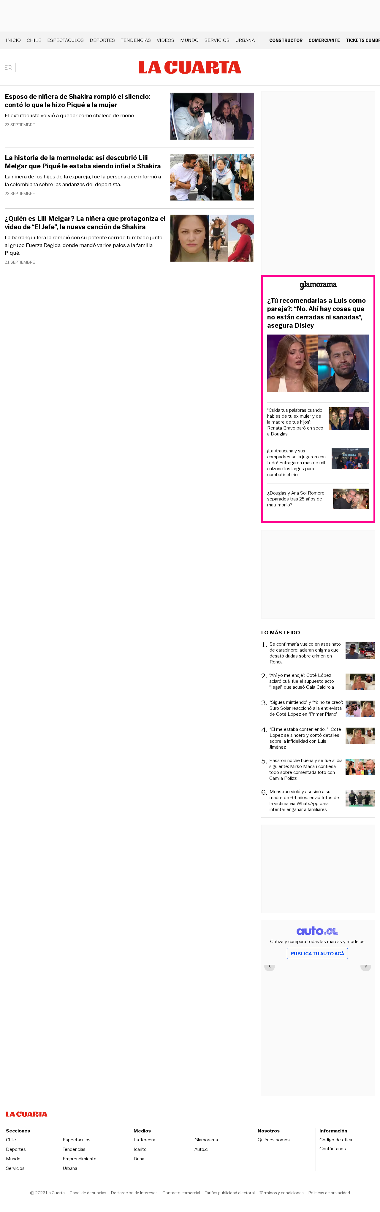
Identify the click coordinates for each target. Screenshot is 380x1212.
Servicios (217, 40)
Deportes (102, 40)
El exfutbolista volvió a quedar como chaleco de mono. (70, 115)
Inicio (13, 40)
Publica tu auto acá (317, 953)
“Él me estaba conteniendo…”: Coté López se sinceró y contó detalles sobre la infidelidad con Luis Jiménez (305, 738)
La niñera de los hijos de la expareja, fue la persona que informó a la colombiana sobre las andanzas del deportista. (83, 180)
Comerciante (324, 40)
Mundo (189, 40)
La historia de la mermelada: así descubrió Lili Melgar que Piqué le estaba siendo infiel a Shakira (83, 162)
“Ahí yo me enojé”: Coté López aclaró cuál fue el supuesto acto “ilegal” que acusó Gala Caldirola (301, 681)
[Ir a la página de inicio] (190, 67)
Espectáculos (65, 40)
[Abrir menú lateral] (10, 67)
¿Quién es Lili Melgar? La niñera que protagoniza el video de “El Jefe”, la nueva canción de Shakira (85, 223)
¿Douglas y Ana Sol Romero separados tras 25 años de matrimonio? (295, 499)
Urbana (245, 40)
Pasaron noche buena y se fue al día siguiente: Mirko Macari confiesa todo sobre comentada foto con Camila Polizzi (306, 769)
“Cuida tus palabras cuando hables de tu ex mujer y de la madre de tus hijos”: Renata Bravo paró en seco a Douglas (295, 422)
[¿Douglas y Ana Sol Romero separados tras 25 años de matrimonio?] (351, 500)
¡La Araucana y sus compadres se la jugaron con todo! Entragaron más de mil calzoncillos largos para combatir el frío (296, 463)
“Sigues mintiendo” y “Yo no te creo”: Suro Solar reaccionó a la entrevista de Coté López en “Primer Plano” (306, 708)
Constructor (286, 40)
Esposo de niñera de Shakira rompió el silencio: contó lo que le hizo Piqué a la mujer (78, 101)
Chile (34, 40)
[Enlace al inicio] (318, 286)
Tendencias (136, 40)
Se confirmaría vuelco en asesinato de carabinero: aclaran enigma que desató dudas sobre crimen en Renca (305, 653)
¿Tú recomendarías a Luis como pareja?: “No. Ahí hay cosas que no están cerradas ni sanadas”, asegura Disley (316, 313)
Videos (165, 40)
